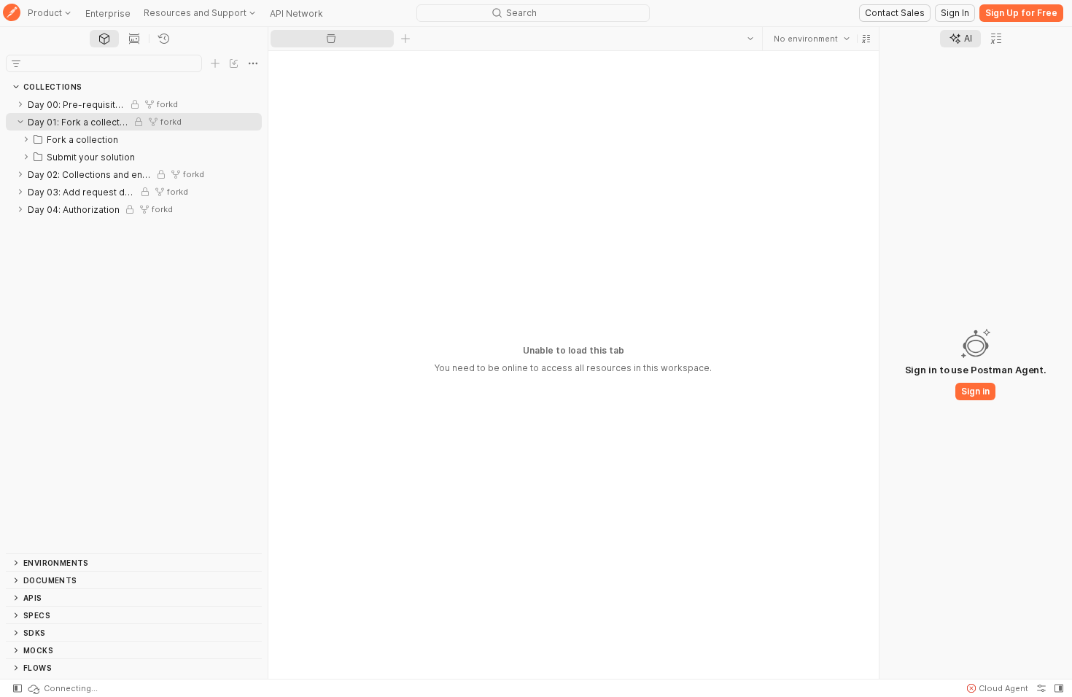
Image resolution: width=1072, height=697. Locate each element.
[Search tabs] (750, 38)
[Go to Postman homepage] (11, 13)
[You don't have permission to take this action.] (405, 38)
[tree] (134, 324)
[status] (62, 688)
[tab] (104, 38)
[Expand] (20, 104)
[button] (866, 39)
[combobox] (811, 39)
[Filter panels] (16, 63)
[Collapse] (20, 122)
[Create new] (215, 63)
